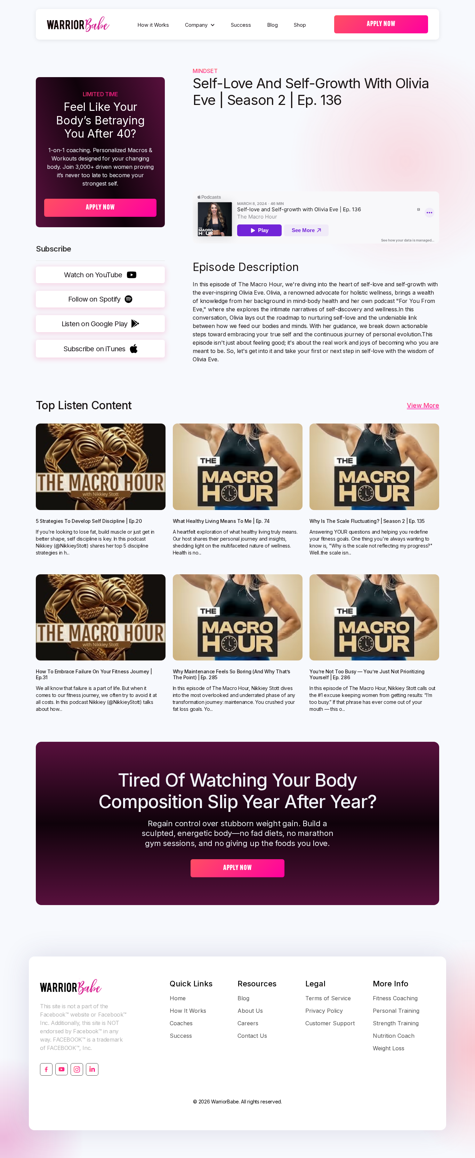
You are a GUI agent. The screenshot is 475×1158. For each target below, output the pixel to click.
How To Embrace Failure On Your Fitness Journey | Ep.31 (94, 674)
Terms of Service (328, 998)
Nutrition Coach (393, 1035)
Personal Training (396, 1010)
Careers (248, 1023)
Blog (272, 25)
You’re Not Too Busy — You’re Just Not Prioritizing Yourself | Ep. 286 (367, 674)
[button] (200, 25)
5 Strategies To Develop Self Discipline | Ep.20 (89, 521)
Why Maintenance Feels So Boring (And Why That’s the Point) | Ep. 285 (231, 674)
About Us (250, 1010)
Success (241, 25)
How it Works (153, 25)
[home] (78, 24)
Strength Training (396, 1023)
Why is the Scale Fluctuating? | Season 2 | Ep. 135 (367, 521)
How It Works (188, 1010)
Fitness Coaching (395, 998)
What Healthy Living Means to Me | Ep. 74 (221, 521)
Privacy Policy (324, 1010)
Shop (300, 25)
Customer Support (330, 1023)
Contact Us (252, 1035)
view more (423, 405)
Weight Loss (388, 1048)
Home (178, 998)
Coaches (181, 1023)
